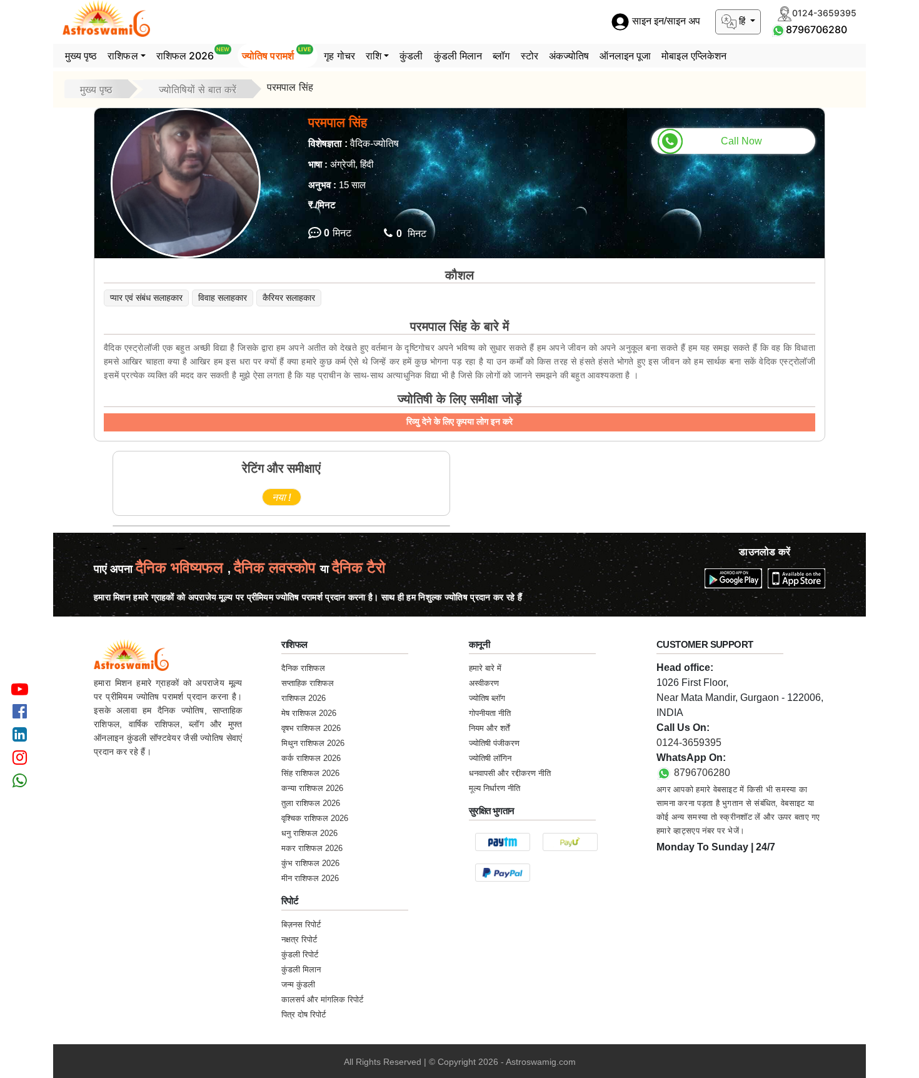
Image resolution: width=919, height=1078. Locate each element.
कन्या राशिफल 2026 (312, 788)
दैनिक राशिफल (303, 668)
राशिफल (123, 55)
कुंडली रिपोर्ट (299, 954)
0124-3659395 (688, 742)
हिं (742, 21)
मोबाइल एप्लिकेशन (693, 55)
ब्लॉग (501, 55)
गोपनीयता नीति (490, 713)
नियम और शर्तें (489, 728)
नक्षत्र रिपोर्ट (299, 939)
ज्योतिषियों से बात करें (197, 89)
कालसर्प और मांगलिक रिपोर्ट (322, 999)
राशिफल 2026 (192, 54)
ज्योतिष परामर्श (276, 54)
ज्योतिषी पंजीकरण (494, 743)
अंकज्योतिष (569, 55)
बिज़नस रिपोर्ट (301, 924)
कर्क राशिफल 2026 (311, 758)
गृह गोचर (339, 55)
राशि (373, 55)
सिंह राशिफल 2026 (310, 773)
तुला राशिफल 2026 (310, 803)
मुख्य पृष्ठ (81, 55)
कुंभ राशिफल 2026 (310, 863)
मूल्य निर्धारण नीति (494, 788)
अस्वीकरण (484, 683)
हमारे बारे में (485, 668)
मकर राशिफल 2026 (312, 848)
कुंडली (411, 55)
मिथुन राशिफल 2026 (312, 743)
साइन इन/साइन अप (665, 21)
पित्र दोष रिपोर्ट (303, 1014)
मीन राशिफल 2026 (310, 878)
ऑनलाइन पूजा (625, 55)
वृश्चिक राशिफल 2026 (314, 818)
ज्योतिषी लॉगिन (490, 758)
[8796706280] (778, 29)
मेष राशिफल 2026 (308, 713)
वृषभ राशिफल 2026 (311, 728)
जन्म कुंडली (298, 984)
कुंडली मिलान (458, 55)
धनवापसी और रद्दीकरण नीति (510, 773)
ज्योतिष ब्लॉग (487, 698)
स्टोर (529, 55)
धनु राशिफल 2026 (309, 833)
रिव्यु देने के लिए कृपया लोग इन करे (459, 421)
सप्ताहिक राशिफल (307, 683)
